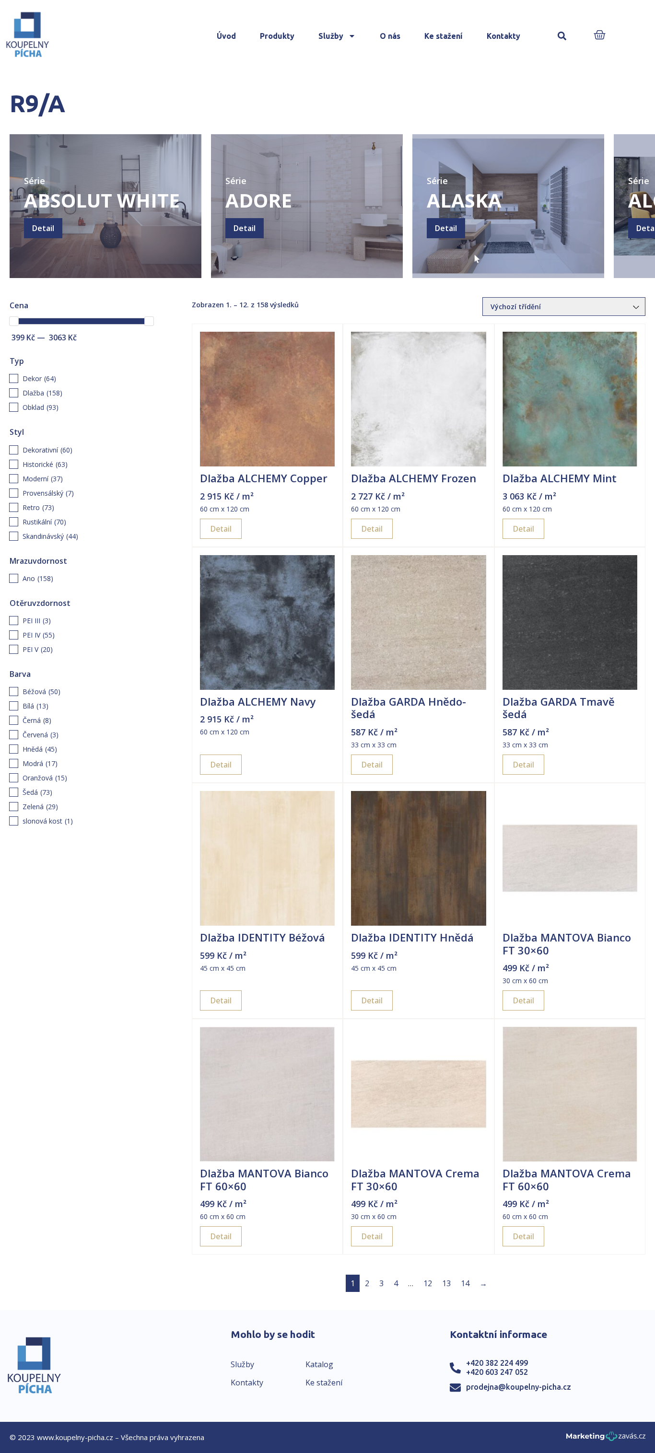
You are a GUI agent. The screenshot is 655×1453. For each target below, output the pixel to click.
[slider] (14, 321)
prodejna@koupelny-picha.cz (518, 1387)
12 (427, 1283)
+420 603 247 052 (497, 1372)
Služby (330, 36)
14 (465, 1283)
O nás (390, 36)
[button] (562, 36)
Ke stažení (443, 36)
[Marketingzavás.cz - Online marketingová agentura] (605, 1439)
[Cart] (600, 36)
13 (446, 1283)
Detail (43, 228)
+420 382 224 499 (497, 1363)
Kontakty (503, 36)
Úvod (226, 36)
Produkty (277, 36)
